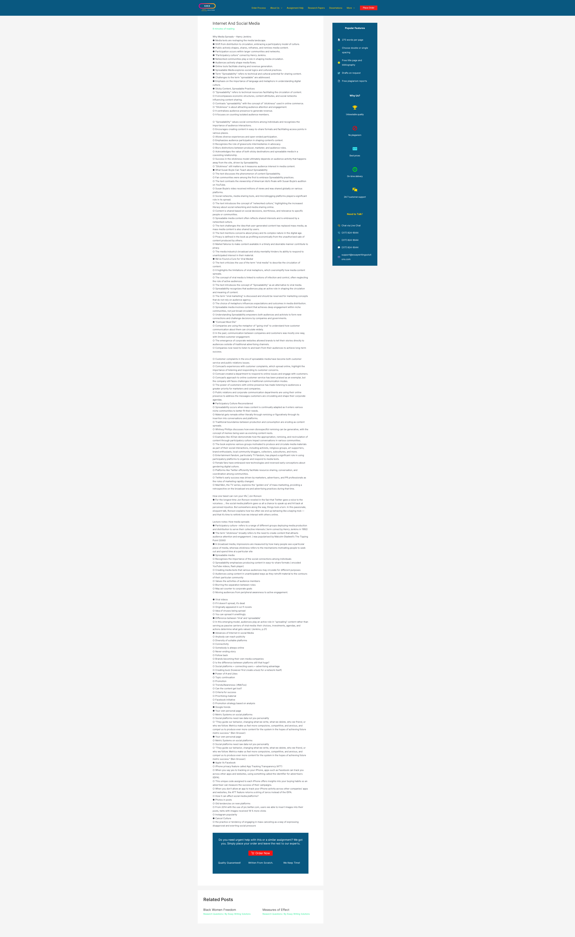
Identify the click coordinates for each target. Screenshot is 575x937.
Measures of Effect (275, 910)
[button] (280, 8)
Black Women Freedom (219, 910)
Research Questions (213, 914)
